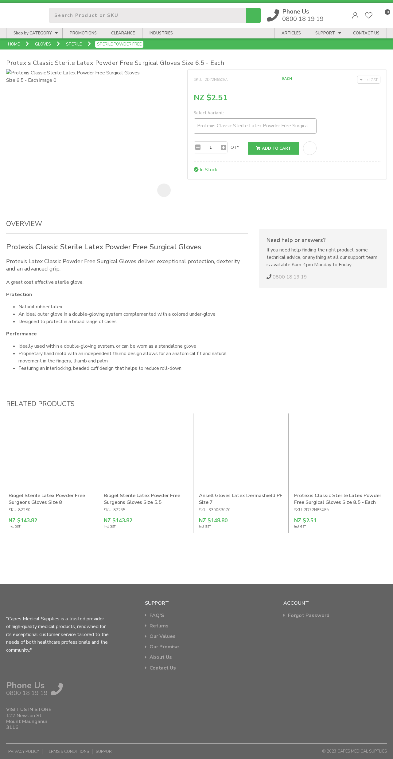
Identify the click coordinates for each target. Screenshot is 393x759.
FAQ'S (157, 616)
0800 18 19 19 (303, 15)
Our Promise (164, 647)
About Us (161, 657)
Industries (161, 33)
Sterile (74, 44)
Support (325, 33)
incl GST (371, 79)
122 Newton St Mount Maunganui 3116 (26, 722)
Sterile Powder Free (119, 44)
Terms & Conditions (67, 751)
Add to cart (276, 148)
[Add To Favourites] (310, 148)
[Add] (223, 147)
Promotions (83, 33)
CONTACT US (366, 33)
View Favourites (368, 15)
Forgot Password (308, 616)
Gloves (43, 44)
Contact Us (163, 668)
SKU (197, 79)
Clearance (123, 33)
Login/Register (355, 15)
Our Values (163, 636)
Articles (291, 33)
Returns (159, 626)
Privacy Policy (23, 751)
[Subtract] (198, 147)
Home (14, 44)
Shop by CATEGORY (33, 33)
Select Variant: (209, 112)
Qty (235, 147)
